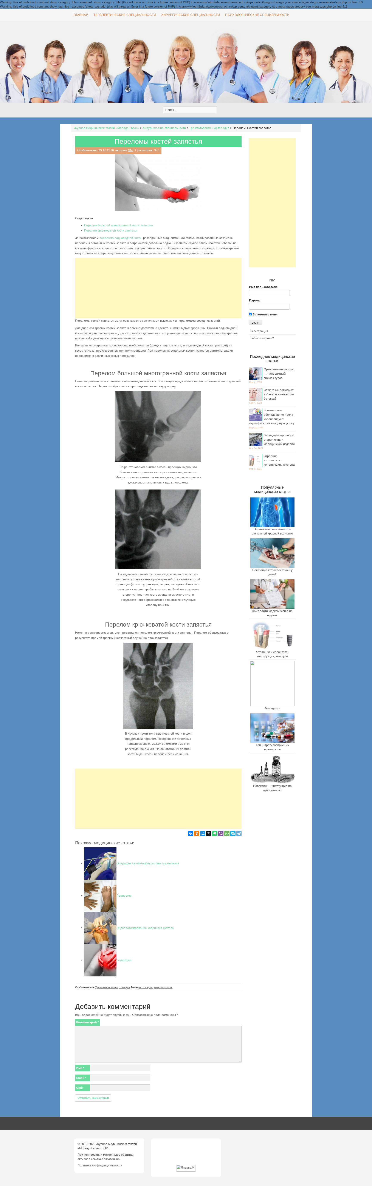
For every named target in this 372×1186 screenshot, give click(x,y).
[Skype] (233, 833)
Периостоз (123, 895)
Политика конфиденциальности (100, 1165)
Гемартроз (123, 960)
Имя (80, 1068)
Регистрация (259, 331)
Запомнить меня (264, 314)
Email (81, 1077)
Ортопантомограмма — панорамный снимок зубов (278, 374)
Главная (80, 15)
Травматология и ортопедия (112, 987)
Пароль (255, 300)
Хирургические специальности (190, 15)
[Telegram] (239, 833)
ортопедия (146, 987)
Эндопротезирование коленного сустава (145, 927)
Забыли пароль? (262, 338)
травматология (163, 987)
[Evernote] (214, 833)
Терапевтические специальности (124, 15)
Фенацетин (272, 708)
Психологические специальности (257, 15)
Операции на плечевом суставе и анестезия (147, 863)
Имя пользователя (263, 287)
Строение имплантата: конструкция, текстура (279, 460)
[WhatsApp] (226, 833)
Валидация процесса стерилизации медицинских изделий (279, 440)
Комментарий (87, 1022)
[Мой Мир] (202, 833)
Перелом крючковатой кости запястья (111, 230)
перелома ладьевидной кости (120, 237)
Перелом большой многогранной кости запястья (118, 225)
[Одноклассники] (196, 833)
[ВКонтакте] (190, 833)
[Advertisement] (158, 288)
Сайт (80, 1087)
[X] (208, 833)
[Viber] (220, 833)
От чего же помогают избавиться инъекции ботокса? (279, 394)
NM (130, 150)
